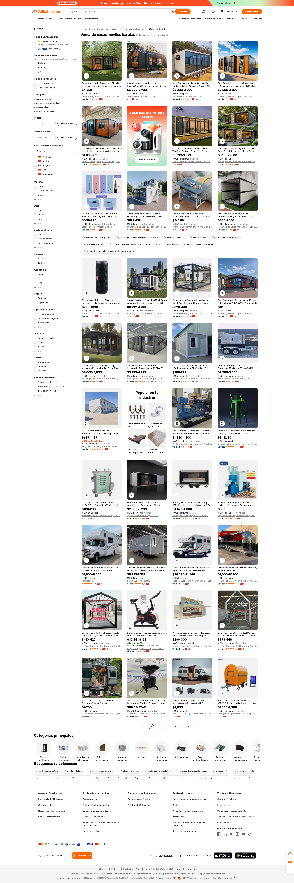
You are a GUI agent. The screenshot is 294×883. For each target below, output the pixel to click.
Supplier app (166, 855)
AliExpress (103, 869)
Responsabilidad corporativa (51, 811)
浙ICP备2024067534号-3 (225, 878)
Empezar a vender (225, 805)
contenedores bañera (48, 771)
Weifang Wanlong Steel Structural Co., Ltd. (238, 161)
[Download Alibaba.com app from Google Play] (245, 855)
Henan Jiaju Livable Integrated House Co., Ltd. (238, 227)
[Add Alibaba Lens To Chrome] (82, 855)
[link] (290, 854)
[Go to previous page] (145, 726)
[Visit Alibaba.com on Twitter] (231, 834)
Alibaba (84, 29)
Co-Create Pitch (46, 805)
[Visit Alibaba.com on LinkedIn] (225, 834)
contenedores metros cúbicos (228, 238)
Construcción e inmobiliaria (105, 29)
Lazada (147, 869)
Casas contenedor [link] (158, 29)
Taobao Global (159, 869)
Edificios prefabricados (134, 29)
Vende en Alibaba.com (227, 799)
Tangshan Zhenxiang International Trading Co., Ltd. (102, 446)
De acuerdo (67, 123)
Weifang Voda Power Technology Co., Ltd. (192, 444)
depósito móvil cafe (245, 771)
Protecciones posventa (94, 816)
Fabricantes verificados (139, 799)
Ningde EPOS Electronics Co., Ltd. (234, 378)
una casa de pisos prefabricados (193, 771)
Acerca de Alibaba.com (50, 793)
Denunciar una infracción (184, 831)
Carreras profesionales (49, 816)
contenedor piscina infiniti (159, 771)
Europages (191, 869)
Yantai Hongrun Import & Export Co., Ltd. (191, 161)
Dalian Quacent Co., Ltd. (138, 581)
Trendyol (179, 869)
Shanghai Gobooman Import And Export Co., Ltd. (192, 227)
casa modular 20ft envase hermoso (75, 778)
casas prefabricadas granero (98, 238)
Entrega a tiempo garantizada (97, 811)
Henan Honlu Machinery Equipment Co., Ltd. (238, 581)
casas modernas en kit (109, 778)
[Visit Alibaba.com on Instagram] (237, 834)
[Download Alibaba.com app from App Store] (223, 855)
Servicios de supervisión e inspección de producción (101, 824)
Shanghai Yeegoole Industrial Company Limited (238, 713)
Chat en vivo (178, 805)
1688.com (115, 869)
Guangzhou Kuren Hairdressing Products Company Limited (147, 713)
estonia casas (45, 778)
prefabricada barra (75, 771)
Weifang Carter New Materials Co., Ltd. (145, 313)
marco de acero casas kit (103, 771)
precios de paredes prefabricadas (142, 778)
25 (188, 727)
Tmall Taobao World (132, 869)
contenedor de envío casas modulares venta (138, 238)
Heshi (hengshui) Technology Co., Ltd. (145, 378)
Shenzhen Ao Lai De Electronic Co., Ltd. (100, 313)
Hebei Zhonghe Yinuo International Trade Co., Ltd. (102, 96)
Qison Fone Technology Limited (97, 227)
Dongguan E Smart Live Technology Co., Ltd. (238, 444)
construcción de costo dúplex (200, 244)
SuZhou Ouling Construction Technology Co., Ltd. (147, 227)
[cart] (213, 12)
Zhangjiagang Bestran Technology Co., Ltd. (102, 515)
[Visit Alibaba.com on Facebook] (219, 834)
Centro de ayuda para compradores (189, 799)
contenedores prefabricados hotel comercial (131, 244)
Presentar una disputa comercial (187, 811)
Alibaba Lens (52, 855)
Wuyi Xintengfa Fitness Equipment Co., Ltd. (147, 648)
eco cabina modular (175, 238)
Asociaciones (223, 822)
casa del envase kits (94, 244)
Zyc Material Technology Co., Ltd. (188, 96)
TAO (171, 869)
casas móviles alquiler (168, 244)
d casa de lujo (222, 771)
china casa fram (200, 238)
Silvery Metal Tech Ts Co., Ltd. (141, 96)
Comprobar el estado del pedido (232, 811)
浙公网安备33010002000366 (197, 878)
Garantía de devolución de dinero (98, 805)
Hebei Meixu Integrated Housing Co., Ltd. (101, 713)
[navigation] (55, 378)
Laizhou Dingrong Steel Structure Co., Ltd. (192, 313)
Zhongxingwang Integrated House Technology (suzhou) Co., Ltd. (192, 378)
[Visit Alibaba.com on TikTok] (249, 834)
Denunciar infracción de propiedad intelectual (188, 824)
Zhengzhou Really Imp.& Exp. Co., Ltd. (190, 515)
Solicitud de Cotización (138, 805)
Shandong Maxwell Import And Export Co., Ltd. (238, 96)
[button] (172, 11)
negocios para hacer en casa (215, 778)
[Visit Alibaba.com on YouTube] (243, 834)
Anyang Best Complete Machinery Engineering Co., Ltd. (238, 515)
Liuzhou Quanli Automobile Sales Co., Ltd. (191, 581)
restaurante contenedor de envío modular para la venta (110, 251)
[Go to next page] (194, 726)
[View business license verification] (174, 878)
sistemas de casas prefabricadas (180, 778)
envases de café (244, 778)
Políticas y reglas (91, 831)
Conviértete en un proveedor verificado (236, 816)
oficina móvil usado (131, 771)
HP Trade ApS (88, 581)
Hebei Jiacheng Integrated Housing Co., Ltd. (102, 161)
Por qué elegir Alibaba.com (51, 799)
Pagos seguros (90, 799)
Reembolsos (178, 816)
